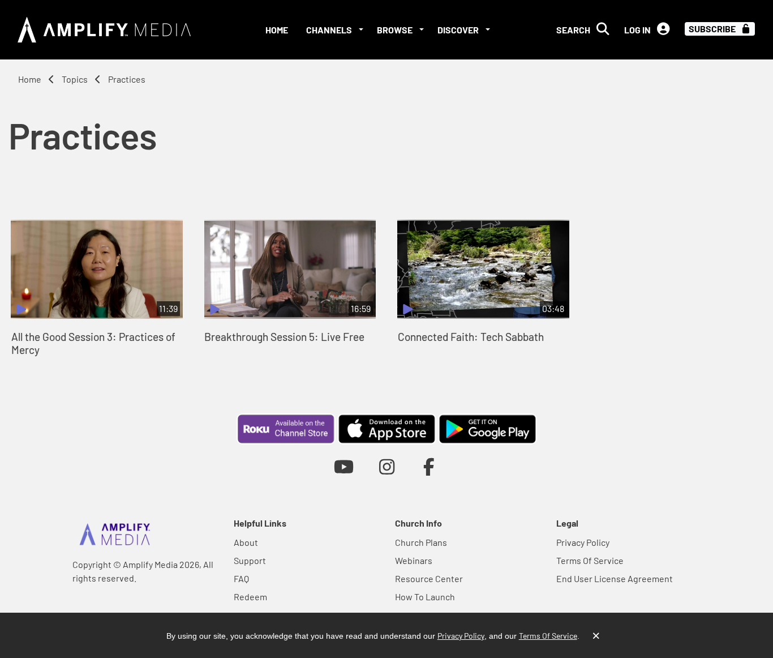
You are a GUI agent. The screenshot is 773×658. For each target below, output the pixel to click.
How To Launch (425, 596)
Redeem (250, 596)
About (246, 542)
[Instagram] (387, 466)
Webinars (413, 560)
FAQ (241, 578)
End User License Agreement (614, 578)
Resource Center (429, 578)
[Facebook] (429, 466)
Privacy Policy (582, 542)
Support (250, 560)
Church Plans (421, 542)
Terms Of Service (590, 560)
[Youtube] (344, 466)
